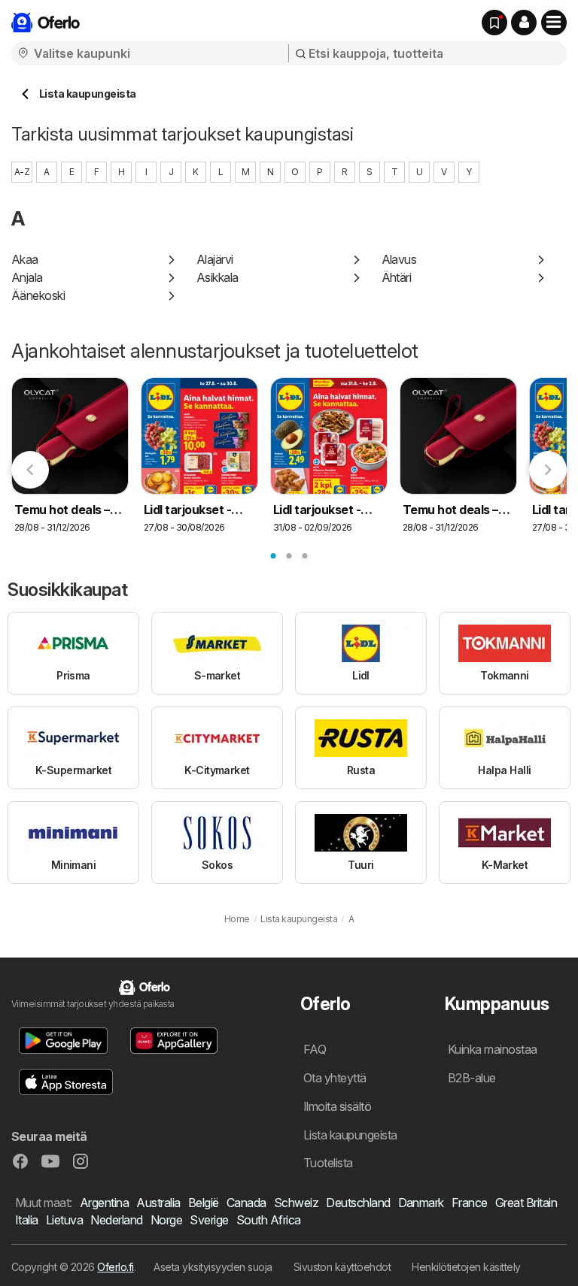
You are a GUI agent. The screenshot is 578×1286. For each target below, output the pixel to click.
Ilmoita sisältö (337, 1106)
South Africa (268, 1219)
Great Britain (526, 1202)
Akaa (24, 259)
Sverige (209, 1219)
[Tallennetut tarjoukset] (494, 22)
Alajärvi (214, 259)
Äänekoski (38, 295)
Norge (166, 1219)
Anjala (27, 277)
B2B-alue (472, 1077)
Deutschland (358, 1202)
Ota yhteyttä (335, 1077)
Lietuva (64, 1219)
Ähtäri (397, 277)
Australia (158, 1202)
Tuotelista (328, 1162)
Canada (246, 1202)
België (203, 1202)
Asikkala (217, 277)
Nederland (116, 1219)
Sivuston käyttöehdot (342, 1266)
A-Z (21, 171)
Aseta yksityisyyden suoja (213, 1266)
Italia (26, 1219)
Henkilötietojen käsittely (466, 1266)
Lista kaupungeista (350, 1134)
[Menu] (554, 22)
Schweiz (296, 1202)
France (470, 1202)
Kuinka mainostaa (492, 1049)
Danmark (421, 1202)
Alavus (399, 259)
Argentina (104, 1202)
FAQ (314, 1049)
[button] (524, 22)
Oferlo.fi (115, 1266)
